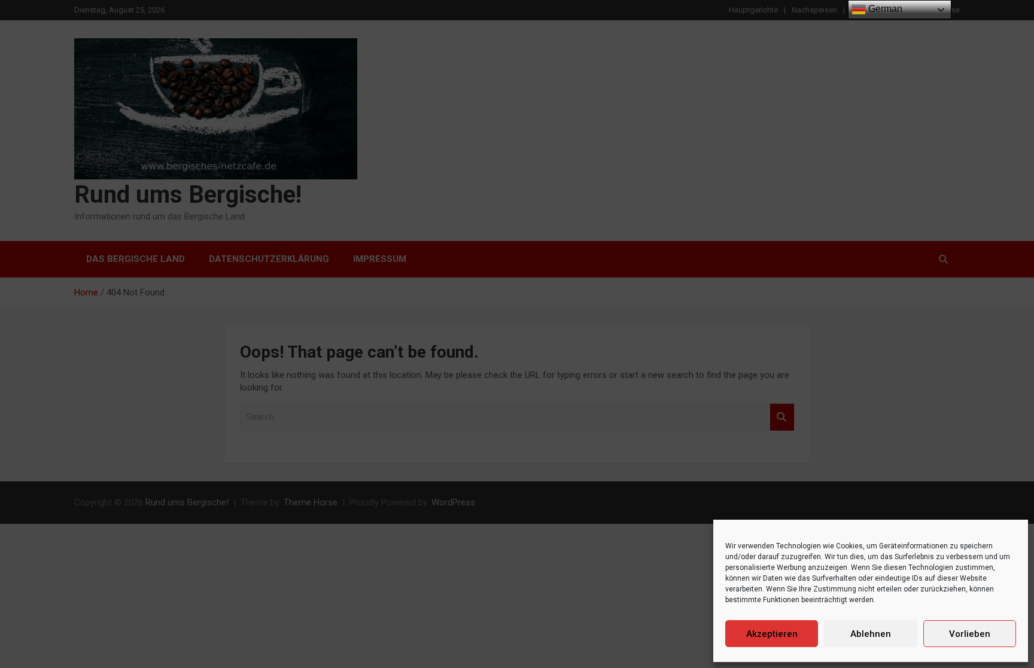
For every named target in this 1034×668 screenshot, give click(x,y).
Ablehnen (870, 634)
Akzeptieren (772, 634)
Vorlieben (969, 634)
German (884, 9)
